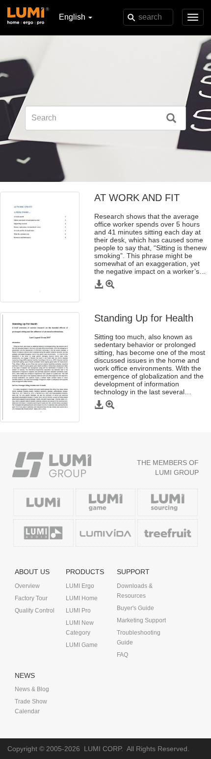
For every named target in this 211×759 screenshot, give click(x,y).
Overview (27, 586)
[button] (100, 285)
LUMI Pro (78, 610)
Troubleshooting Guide (138, 637)
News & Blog (32, 689)
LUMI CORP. (103, 749)
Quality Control (34, 610)
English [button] (73, 17)
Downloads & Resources (135, 591)
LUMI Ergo (80, 586)
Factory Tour (31, 598)
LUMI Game (82, 645)
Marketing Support (141, 620)
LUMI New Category (80, 627)
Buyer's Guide (135, 608)
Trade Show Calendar (31, 706)
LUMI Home (82, 598)
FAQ (122, 654)
